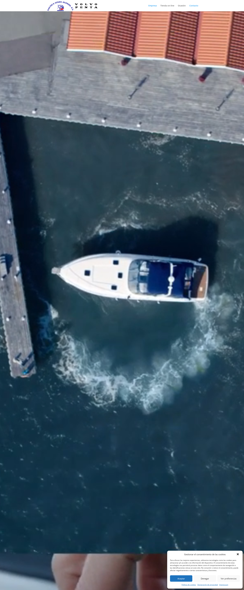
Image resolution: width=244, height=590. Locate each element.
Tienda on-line (167, 6)
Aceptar (181, 578)
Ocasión (182, 6)
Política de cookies (189, 584)
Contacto (193, 6)
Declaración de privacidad (207, 584)
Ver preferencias (229, 578)
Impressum (223, 584)
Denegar (205, 578)
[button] (238, 554)
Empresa (152, 6)
